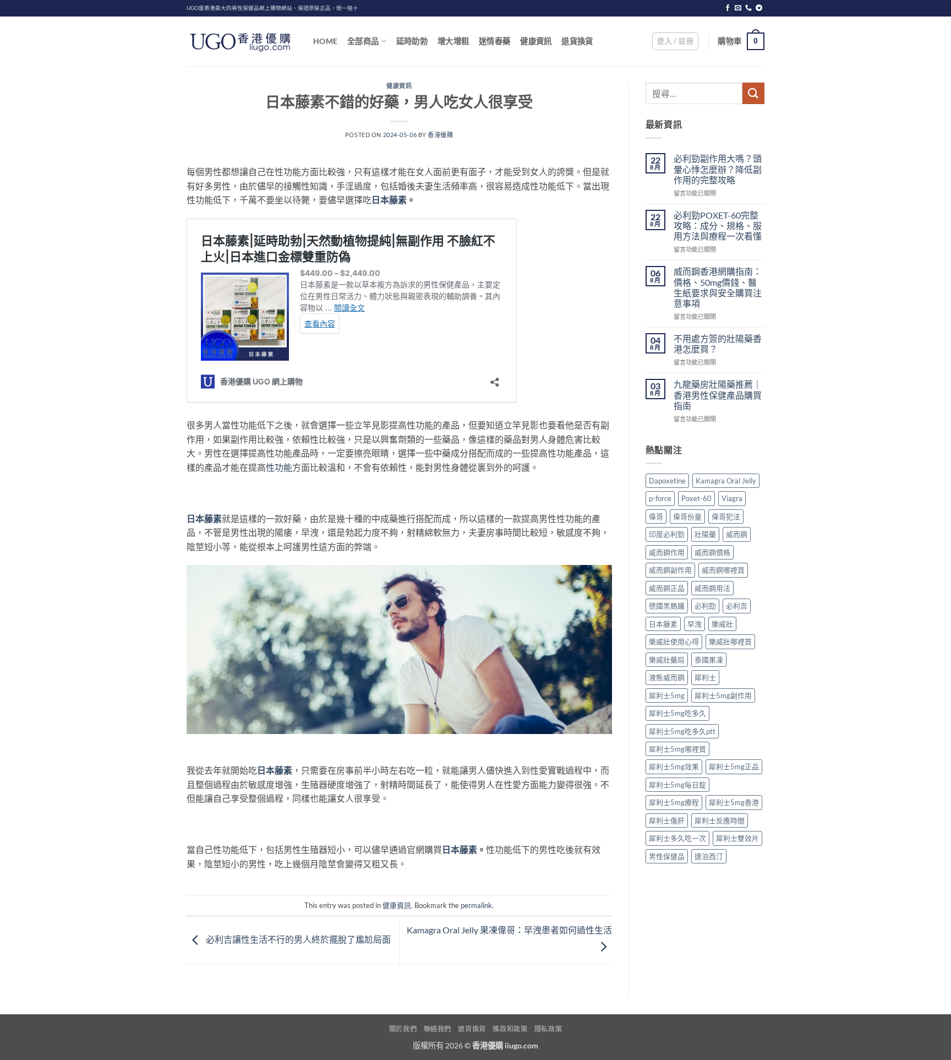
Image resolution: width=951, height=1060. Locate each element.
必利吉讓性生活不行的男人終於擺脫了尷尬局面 (297, 939)
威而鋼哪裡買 (723, 570)
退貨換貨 (577, 41)
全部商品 (363, 41)
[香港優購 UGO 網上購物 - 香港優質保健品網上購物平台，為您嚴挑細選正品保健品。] (242, 41)
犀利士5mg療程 (674, 802)
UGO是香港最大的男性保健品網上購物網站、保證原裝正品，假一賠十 (272, 8)
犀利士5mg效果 (674, 766)
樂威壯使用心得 (674, 641)
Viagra (732, 498)
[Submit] (753, 93)
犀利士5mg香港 (734, 802)
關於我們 (403, 1029)
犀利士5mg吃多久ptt (682, 731)
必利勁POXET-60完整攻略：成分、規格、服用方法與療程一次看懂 (718, 225)
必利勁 (705, 605)
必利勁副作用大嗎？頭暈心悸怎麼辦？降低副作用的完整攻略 (718, 168)
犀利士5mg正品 (734, 766)
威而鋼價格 (712, 552)
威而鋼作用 (667, 552)
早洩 (694, 623)
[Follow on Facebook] (727, 8)
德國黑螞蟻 (667, 605)
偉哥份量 (687, 516)
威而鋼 (736, 534)
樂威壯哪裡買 (730, 641)
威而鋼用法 (712, 588)
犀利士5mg (667, 695)
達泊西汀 (709, 856)
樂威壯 (722, 623)
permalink (476, 905)
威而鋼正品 (667, 588)
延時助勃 (412, 41)
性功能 (279, 467)
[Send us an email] (738, 8)
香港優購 (440, 134)
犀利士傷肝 (667, 820)
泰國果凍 (709, 659)
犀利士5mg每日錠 (677, 784)
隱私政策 (548, 1029)
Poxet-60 (696, 498)
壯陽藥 (705, 534)
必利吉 (736, 605)
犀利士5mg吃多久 (677, 713)
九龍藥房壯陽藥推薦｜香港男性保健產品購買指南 (718, 394)
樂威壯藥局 (667, 659)
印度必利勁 (667, 534)
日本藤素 (389, 199)
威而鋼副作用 (670, 570)
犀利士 (705, 677)
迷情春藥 (494, 41)
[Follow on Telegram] (759, 8)
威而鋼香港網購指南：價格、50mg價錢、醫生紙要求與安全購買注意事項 (718, 287)
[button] (675, 41)
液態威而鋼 (667, 677)
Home (325, 41)
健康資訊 (535, 41)
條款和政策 (510, 1029)
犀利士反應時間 (720, 820)
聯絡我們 (437, 1029)
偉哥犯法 (726, 516)
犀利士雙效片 (737, 838)
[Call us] (748, 8)
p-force (660, 498)
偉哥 (656, 516)
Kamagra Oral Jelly (726, 480)
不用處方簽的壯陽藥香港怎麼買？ (718, 343)
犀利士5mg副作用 (723, 695)
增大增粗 (453, 41)
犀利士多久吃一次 (677, 838)
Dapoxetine (667, 480)
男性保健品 (667, 856)
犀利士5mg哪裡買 (677, 748)
